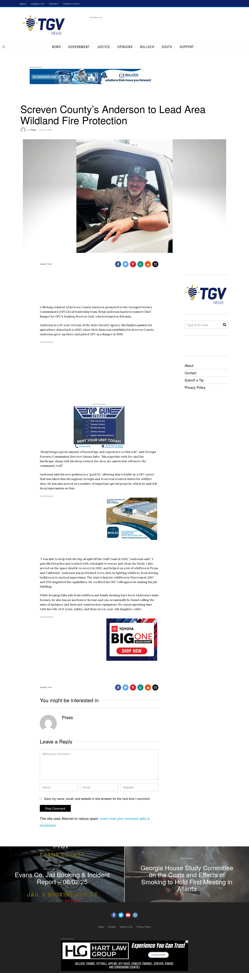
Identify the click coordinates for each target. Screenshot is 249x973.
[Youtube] (128, 915)
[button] (3, 46)
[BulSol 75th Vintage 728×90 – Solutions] (91, 75)
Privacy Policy (195, 387)
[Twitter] (121, 915)
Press (33, 129)
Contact (190, 372)
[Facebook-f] (114, 915)
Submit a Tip (194, 380)
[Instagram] (135, 915)
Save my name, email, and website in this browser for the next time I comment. (97, 798)
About (189, 365)
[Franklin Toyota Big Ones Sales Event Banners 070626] (131, 639)
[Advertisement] (151, 27)
